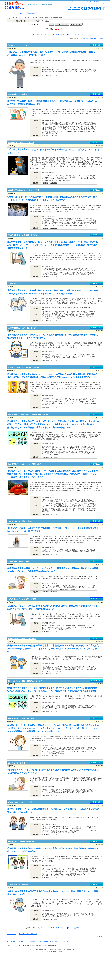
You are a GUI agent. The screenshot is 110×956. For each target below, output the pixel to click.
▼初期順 (85, 38)
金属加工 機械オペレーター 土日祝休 (23, 367)
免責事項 (56, 941)
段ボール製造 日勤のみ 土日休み (22, 639)
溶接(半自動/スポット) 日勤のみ (21, 143)
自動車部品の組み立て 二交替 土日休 (23, 190)
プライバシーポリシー (44, 941)
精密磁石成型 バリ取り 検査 (20, 802)
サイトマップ (103, 2)
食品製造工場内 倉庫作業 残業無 (22, 599)
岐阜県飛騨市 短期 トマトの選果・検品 (24, 464)
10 (71, 34)
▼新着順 (91, 38)
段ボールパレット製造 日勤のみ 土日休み (25, 681)
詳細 (96, 45)
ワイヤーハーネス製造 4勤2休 (20, 521)
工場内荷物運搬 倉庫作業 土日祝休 (22, 235)
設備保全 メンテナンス (17, 45)
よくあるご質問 (94, 1)
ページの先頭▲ (98, 937)
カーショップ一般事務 (17, 763)
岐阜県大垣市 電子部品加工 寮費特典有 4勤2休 (28, 414)
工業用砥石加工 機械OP (18, 884)
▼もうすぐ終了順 (98, 38)
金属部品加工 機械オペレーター (21, 842)
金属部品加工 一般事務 (17, 94)
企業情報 (32, 941)
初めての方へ (73, 1)
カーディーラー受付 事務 (18, 561)
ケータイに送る (83, 1)
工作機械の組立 (14, 284)
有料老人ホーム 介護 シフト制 (21, 718)
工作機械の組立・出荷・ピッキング (22, 328)
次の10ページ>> (79, 34)
